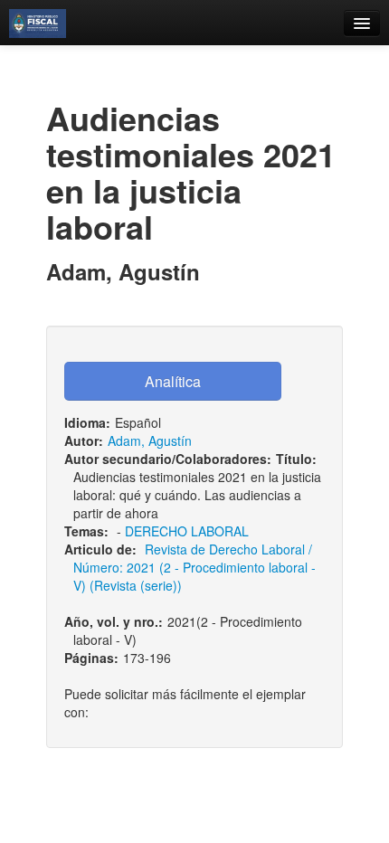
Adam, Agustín (150, 440)
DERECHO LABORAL (187, 531)
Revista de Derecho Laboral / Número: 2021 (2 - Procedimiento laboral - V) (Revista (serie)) (194, 567)
